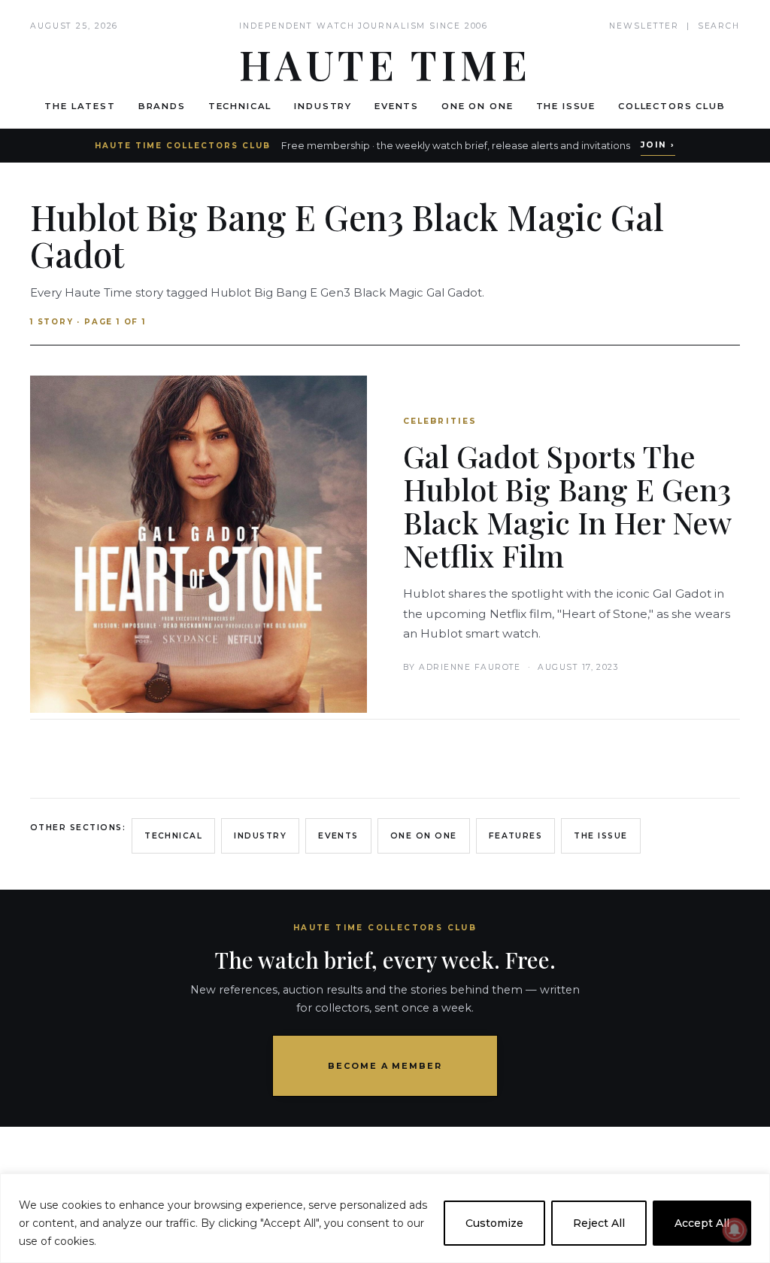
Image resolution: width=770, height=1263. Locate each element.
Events (396, 106)
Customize (494, 1223)
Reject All (599, 1223)
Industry (323, 106)
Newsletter (644, 26)
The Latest (79, 106)
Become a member (385, 1066)
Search (719, 26)
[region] (385, 1218)
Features (516, 836)
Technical (240, 106)
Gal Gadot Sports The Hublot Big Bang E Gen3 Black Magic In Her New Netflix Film (567, 505)
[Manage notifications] (735, 1230)
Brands (162, 106)
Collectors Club (672, 106)
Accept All (702, 1223)
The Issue (566, 106)
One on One (477, 106)
